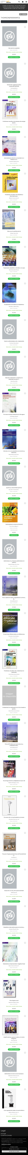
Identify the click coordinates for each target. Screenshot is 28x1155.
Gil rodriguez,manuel (14, 416)
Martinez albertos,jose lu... (14, 1112)
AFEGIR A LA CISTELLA (14, 57)
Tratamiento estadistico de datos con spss (14, 267)
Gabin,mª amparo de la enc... (14, 564)
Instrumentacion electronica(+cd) (14, 524)
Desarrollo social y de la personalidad (14, 890)
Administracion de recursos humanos (14, 1073)
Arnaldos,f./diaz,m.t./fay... (14, 929)
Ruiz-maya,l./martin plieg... (14, 306)
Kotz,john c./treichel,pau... (14, 489)
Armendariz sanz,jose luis (14, 819)
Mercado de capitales (14, 48)
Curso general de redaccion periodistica (14, 1110)
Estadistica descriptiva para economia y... (14, 927)
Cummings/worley (14, 88)
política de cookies (6, 1144)
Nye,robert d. (14, 857)
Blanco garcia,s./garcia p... (14, 965)
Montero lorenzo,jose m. (14, 198)
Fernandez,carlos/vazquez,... (14, 636)
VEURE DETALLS (14, 535)
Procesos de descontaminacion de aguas (14, 414)
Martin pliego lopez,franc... (14, 454)
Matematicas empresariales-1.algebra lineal (14, 963)
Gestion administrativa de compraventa (14, 341)
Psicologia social (14, 1000)
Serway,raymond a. (14, 747)
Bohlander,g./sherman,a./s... (14, 1075)
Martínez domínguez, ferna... (14, 782)
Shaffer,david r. (14, 892)
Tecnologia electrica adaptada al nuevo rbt (14, 780)
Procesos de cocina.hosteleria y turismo (14, 817)
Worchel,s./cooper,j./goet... (14, 1002)
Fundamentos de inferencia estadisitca (14, 304)
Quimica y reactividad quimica (14, 487)
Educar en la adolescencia (14, 231)
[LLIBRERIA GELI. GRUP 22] (5, 2)
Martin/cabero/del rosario (14, 269)
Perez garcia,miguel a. (14, 526)
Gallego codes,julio (14, 233)
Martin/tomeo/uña (14, 381)
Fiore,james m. (14, 1040)
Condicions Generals (6, 1135)
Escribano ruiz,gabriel (14, 343)
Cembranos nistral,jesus (14, 161)
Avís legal (3, 1133)
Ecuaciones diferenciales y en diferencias (14, 634)
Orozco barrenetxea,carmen (14, 674)
